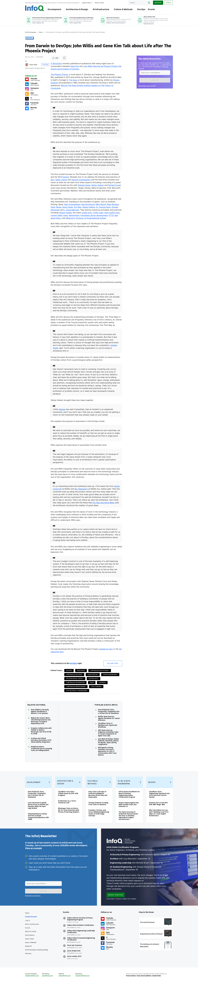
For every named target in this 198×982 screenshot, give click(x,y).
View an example (33, 848)
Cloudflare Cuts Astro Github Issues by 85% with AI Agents (68, 793)
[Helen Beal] (27, 64)
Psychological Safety (74, 678)
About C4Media (30, 942)
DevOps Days (93, 678)
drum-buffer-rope (112, 212)
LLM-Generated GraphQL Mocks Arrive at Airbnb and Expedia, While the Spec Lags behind (38, 805)
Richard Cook (114, 185)
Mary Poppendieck (72, 204)
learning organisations (81, 180)
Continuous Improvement (76, 686)
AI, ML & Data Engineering (124, 782)
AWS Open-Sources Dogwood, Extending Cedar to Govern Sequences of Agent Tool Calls (108, 733)
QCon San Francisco (74, 945)
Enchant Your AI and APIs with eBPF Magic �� (158, 804)
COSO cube (98, 212)
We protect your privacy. (147, 86)
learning (102, 682)
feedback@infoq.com (32, 975)
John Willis (87, 66)
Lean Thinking (96, 686)
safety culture (61, 180)
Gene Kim (74, 66)
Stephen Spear (84, 185)
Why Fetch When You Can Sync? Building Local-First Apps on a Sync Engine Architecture (158, 813)
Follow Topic (112, 663)
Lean (92, 682)
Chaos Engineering (110, 674)
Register (158, 2)
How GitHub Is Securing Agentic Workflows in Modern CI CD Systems (40, 711)
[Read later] (64, 58)
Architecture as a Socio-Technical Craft (67, 802)
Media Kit (28, 946)
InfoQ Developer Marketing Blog (36, 950)
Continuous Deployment (99, 670)
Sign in (168, 2)
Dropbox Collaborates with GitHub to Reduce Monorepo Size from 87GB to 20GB (41, 731)
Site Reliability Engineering (76, 690)
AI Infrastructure (101, 9)
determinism (74, 215)
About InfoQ (29, 939)
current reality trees (59, 215)
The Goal (73, 80)
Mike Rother (101, 204)
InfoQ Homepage (30, 32)
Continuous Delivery (74, 674)
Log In (27, 920)
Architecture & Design (77, 9)
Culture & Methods (123, 9)
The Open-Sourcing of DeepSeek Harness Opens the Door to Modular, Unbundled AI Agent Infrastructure (128, 815)
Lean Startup (93, 674)
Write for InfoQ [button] (99, 3)
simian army (87, 212)
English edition (86, 3)
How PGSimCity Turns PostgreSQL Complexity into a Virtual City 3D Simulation (108, 711)
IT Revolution (56, 63)
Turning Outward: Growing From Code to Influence (98, 804)
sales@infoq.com (47, 975)
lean (52, 180)
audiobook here (106, 649)
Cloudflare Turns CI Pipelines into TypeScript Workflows (107, 725)
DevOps (141, 9)
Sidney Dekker (97, 185)
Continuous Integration (75, 682)
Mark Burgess (113, 204)
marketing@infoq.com (82, 975)
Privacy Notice (131, 975)
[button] (154, 80)
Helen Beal (33, 65)
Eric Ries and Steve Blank (103, 502)
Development (54, 9)
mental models (65, 212)
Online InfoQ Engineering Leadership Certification (81, 932)
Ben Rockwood (88, 204)
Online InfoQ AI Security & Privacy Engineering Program (80, 919)
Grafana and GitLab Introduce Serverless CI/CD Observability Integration (41, 740)
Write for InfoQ (30, 931)
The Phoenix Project (59, 74)
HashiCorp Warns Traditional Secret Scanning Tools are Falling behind (41, 748)
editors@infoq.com (65, 975)
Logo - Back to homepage (34, 8)
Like (56, 58)
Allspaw (62, 409)
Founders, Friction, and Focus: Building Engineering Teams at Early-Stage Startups (98, 813)
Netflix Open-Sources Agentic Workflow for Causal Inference (109, 718)
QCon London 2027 (74, 956)
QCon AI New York (73, 951)
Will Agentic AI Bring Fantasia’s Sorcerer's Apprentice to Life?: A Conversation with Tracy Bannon (107, 751)
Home (27, 913)
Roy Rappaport (81, 489)
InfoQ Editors (29, 935)
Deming (65, 177)
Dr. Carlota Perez (103, 207)
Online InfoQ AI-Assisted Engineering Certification (81, 939)
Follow (45, 64)
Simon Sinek (67, 207)
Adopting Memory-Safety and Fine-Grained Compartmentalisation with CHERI (38, 816)
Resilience (81, 670)
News (41, 32)
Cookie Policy (156, 975)
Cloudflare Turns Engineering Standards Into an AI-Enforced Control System (159, 794)
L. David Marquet (71, 210)
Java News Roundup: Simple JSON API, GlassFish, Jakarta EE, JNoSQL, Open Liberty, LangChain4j (108, 741)
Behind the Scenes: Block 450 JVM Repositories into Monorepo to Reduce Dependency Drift (41, 720)
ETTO (111, 215)
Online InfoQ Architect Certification (80, 925)
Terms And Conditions (143, 975)
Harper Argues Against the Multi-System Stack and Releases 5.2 (129, 804)
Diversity (28, 953)
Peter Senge (56, 207)
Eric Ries (77, 207)
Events (151, 9)
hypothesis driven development (94, 215)
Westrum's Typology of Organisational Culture (86, 218)
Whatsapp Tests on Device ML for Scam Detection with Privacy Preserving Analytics (68, 810)
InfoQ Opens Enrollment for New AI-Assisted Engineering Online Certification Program (129, 794)
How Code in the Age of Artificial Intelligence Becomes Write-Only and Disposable (97, 794)
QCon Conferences (32, 924)
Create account (31, 917)
